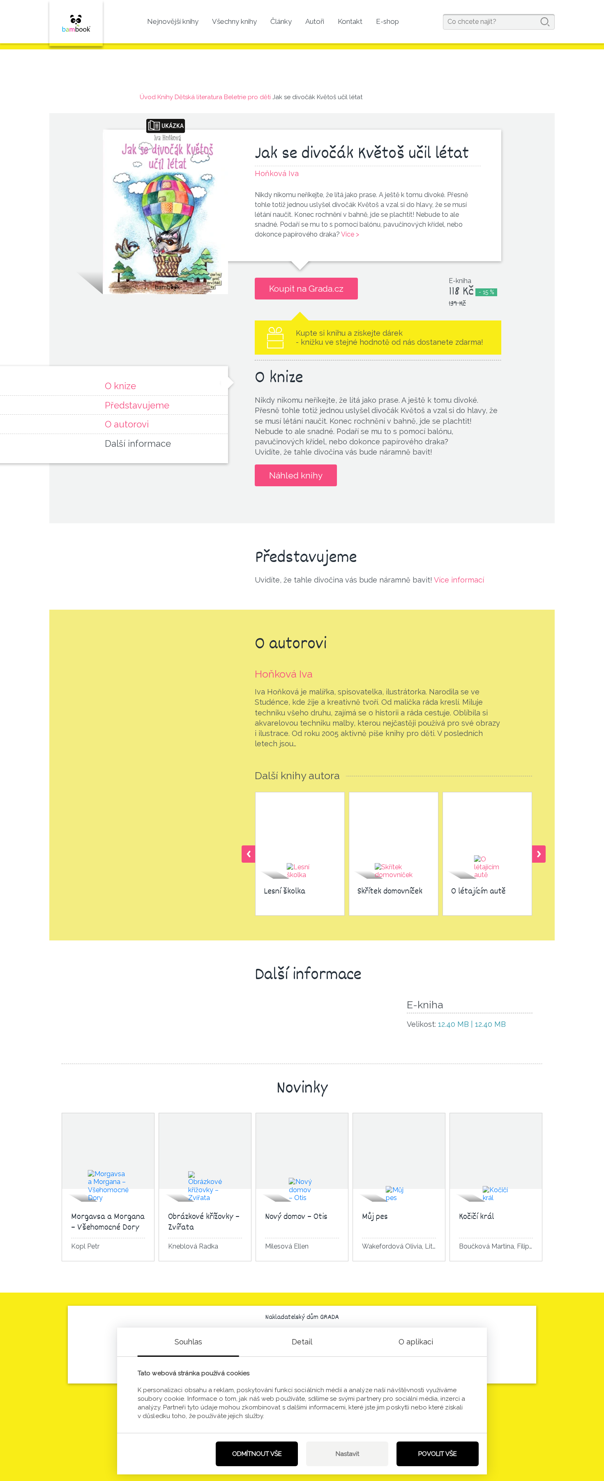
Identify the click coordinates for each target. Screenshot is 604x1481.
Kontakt (350, 21)
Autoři (314, 21)
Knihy (165, 97)
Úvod (148, 97)
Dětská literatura (198, 97)
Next (539, 854)
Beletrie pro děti (247, 97)
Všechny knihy (234, 21)
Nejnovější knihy (172, 21)
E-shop (387, 21)
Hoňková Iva (284, 674)
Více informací (459, 580)
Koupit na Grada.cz (306, 288)
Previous (248, 854)
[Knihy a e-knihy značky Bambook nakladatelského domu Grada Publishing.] (76, 23)
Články (281, 21)
